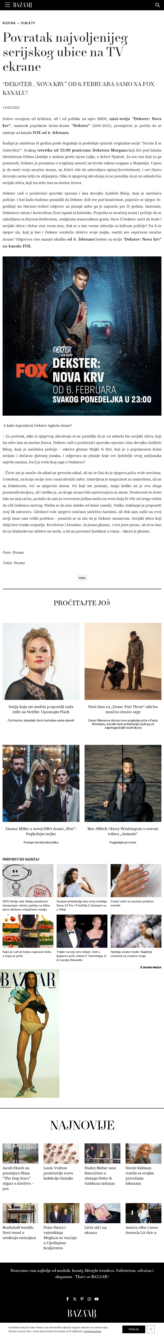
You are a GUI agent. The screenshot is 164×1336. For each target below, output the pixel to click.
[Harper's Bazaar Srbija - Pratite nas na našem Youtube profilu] (96, 1299)
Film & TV (28, 23)
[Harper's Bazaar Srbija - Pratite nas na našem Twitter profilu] (74, 1299)
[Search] (158, 5)
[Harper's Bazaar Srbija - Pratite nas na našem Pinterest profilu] (82, 1299)
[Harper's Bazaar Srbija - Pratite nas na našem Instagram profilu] (89, 1299)
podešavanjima (92, 1331)
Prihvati (134, 1329)
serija (82, 577)
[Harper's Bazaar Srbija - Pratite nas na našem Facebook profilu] (67, 1299)
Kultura (9, 23)
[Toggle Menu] (7, 5)
